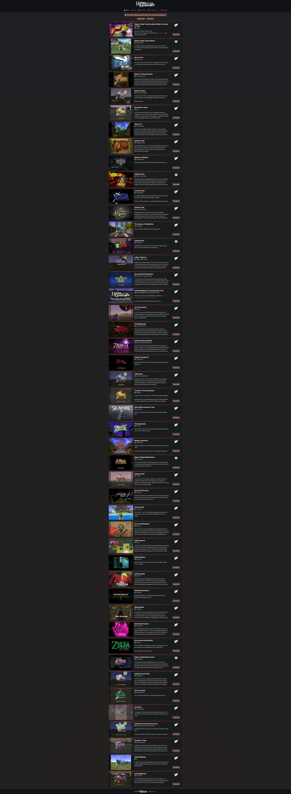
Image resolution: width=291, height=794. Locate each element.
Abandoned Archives (141, 590)
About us (153, 791)
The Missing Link (140, 324)
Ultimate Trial (139, 207)
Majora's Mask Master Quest (144, 657)
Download (176, 34)
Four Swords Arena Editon (143, 640)
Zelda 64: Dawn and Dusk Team (144, 342)
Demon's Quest (139, 91)
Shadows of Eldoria (141, 157)
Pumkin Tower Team (141, 176)
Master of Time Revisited (143, 74)
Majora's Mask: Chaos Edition (144, 41)
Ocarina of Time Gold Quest (144, 390)
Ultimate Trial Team (141, 209)
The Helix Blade (140, 424)
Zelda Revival (139, 241)
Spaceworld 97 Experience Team (144, 276)
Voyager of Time (140, 740)
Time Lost (138, 124)
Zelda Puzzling (139, 574)
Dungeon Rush (139, 474)
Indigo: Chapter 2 (140, 257)
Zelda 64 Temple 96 (141, 357)
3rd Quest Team (140, 709)
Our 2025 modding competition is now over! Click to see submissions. (146, 15)
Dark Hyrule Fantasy (141, 624)
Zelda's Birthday (140, 757)
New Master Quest (141, 107)
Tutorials (143, 10)
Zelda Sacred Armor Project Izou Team (145, 725)
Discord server (161, 33)
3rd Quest (138, 707)
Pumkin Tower (139, 174)
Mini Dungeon (139, 607)
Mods (127, 10)
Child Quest (138, 374)
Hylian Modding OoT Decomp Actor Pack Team (147, 292)
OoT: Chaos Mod (140, 307)
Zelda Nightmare (140, 774)
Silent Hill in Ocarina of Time (144, 407)
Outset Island (139, 507)
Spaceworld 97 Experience (143, 274)
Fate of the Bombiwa (141, 524)
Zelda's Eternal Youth (141, 674)
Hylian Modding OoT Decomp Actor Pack (149, 290)
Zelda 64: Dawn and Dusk (143, 340)
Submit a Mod (140, 18)
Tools (134, 10)
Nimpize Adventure (141, 440)
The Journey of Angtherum (143, 224)
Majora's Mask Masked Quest (144, 457)
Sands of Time (139, 141)
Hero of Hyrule (139, 690)
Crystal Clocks (139, 191)
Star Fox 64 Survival (141, 490)
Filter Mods (150, 18)
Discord (165, 10)
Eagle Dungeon (139, 540)
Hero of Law (138, 57)
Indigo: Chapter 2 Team (141, 259)
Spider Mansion (139, 557)
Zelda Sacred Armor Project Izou (146, 724)
